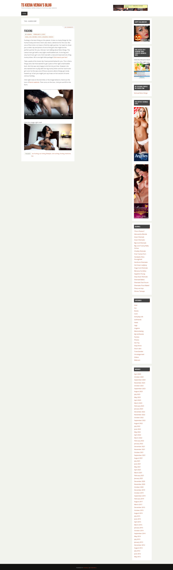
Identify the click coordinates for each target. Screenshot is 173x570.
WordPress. (93, 567)
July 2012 (137, 551)
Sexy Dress (138, 346)
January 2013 (138, 542)
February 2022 (139, 441)
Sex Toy (136, 343)
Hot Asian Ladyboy (140, 265)
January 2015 (138, 528)
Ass (30, 37)
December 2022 (139, 412)
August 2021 (138, 458)
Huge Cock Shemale (141, 268)
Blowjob (48, 153)
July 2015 (137, 516)
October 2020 (138, 487)
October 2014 (138, 531)
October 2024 (138, 377)
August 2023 (138, 391)
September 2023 (139, 389)
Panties (136, 337)
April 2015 (137, 522)
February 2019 (139, 499)
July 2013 (137, 539)
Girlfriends (137, 320)
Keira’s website (34, 82)
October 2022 (138, 418)
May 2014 (137, 536)
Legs (135, 325)
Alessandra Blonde (140, 234)
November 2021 (139, 449)
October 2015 (138, 510)
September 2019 (139, 496)
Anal (27, 37)
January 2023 (138, 409)
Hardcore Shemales (141, 262)
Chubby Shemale (140, 251)
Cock (39, 37)
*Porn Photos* (139, 231)
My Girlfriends (139, 334)
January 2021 (138, 478)
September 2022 (139, 420)
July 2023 (137, 394)
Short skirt (137, 349)
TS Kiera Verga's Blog (36, 5)
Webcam (137, 360)
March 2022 (138, 438)
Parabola (86, 567)
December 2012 (139, 545)
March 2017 (138, 504)
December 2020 (139, 481)
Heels (136, 323)
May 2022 (137, 432)
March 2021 (138, 473)
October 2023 (138, 386)
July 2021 (137, 461)
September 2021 (139, 455)
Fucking (28, 31)
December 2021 (139, 447)
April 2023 (137, 400)
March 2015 (138, 525)
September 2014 (139, 533)
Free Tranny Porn (140, 254)
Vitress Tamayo (139, 291)
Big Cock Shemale (140, 243)
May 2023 (137, 397)
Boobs (34, 37)
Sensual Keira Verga (141, 93)
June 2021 (137, 464)
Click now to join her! (60, 57)
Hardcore (68, 153)
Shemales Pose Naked (141, 285)
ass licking (42, 153)
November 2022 (139, 415)
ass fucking (35, 153)
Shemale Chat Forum (141, 282)
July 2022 (137, 426)
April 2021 (137, 470)
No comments (69, 27)
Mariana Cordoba (140, 271)
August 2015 (138, 513)
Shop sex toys (139, 288)
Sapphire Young (139, 274)
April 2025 (137, 374)
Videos (51, 37)
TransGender (138, 351)
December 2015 (139, 507)
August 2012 (138, 548)
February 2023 (139, 406)
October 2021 (138, 452)
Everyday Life (138, 317)
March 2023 (138, 403)
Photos (136, 340)
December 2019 (139, 490)
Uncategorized (139, 354)
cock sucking (55, 153)
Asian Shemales (139, 240)
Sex (32, 156)
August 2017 (138, 502)
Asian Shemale (139, 237)
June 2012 (137, 554)
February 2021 (139, 475)
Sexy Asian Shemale (141, 277)
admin (29, 34)
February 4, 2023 (39, 34)
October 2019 (138, 493)
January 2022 (138, 444)
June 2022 (137, 429)
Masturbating (138, 331)
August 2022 (138, 423)
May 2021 (137, 467)
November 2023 (139, 383)
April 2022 (137, 435)
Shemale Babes (139, 280)
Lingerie (45, 37)
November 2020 (139, 484)
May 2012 (137, 557)
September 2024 (139, 380)
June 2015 (137, 519)
